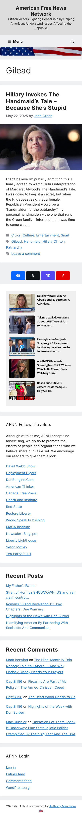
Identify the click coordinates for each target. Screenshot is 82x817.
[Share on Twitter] (33, 275)
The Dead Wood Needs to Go (51, 697)
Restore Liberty (18, 513)
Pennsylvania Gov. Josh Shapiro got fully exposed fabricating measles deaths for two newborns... (53, 343)
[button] (72, 41)
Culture (28, 235)
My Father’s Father (21, 586)
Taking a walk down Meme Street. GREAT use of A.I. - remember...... (53, 321)
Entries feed (15, 774)
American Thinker (20, 486)
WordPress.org (17, 788)
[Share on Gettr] (63, 275)
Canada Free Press (21, 493)
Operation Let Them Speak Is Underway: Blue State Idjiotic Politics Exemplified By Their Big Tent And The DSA (40, 728)
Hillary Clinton (54, 241)
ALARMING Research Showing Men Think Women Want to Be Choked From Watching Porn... (54, 365)
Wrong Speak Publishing (25, 520)
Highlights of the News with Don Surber (37, 616)
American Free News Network (41, 11)
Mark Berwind (17, 660)
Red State (14, 507)
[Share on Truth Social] (48, 275)
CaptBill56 (14, 681)
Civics (16, 235)
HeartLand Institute (21, 500)
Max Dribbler (16, 722)
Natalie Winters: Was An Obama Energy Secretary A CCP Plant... (53, 299)
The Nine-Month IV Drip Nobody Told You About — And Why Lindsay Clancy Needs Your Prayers (39, 666)
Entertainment (47, 235)
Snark (65, 235)
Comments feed (19, 781)
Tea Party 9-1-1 (18, 554)
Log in (11, 767)
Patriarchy (14, 247)
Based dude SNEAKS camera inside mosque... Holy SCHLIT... (52, 387)
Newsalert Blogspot (21, 534)
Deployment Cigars (21, 473)
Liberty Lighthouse (21, 540)
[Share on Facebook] (18, 275)
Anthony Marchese (62, 806)
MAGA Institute (18, 527)
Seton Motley (16, 547)
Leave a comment (25, 254)
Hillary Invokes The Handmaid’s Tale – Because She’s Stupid (36, 101)
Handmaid (32, 241)
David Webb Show (20, 466)
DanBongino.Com (20, 480)
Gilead (16, 241)
